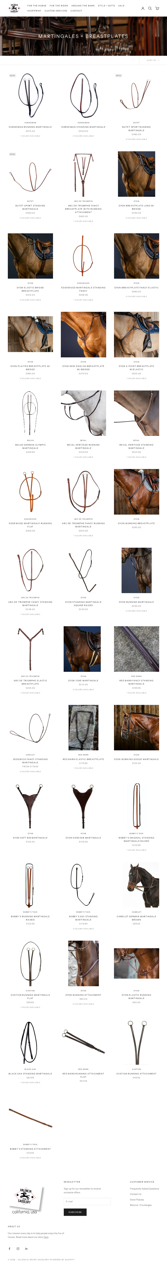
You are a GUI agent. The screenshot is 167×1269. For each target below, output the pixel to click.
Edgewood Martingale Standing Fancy (83, 289)
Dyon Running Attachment (83, 995)
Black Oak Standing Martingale (30, 1073)
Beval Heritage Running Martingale (83, 446)
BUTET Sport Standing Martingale (30, 207)
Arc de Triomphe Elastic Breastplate (30, 682)
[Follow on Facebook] (9, 1248)
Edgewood (83, 283)
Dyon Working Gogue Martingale (136, 759)
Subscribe (75, 1212)
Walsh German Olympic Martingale (30, 446)
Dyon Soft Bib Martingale (30, 838)
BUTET (136, 123)
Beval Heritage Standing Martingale (136, 446)
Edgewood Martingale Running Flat (30, 525)
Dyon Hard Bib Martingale (83, 838)
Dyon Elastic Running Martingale (136, 996)
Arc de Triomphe (83, 201)
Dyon (136, 201)
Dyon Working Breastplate (136, 523)
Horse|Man (30, 123)
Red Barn (136, 676)
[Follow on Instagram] (18, 1248)
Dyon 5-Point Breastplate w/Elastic (136, 368)
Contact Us (135, 1194)
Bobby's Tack (136, 833)
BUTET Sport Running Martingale (136, 128)
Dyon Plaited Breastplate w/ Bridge (30, 368)
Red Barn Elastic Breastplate (83, 759)
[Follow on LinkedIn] (26, 1248)
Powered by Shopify (62, 1260)
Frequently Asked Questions (144, 1188)
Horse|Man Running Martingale (30, 127)
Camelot (136, 912)
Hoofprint (34, 11)
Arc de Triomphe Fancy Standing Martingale (30, 604)
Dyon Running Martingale (136, 602)
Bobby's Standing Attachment (30, 1149)
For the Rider (59, 5)
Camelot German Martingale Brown (136, 918)
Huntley (30, 755)
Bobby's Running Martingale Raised (30, 918)
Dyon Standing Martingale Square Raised (83, 604)
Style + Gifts (106, 5)
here (46, 1237)
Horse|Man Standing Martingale (83, 127)
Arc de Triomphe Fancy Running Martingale (83, 525)
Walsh (30, 440)
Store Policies (137, 1199)
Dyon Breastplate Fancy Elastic (136, 287)
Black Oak (30, 1069)
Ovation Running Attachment (136, 1073)
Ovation (30, 991)
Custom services (56, 11)
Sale (121, 5)
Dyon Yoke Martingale (83, 680)
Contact (76, 11)
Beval (83, 440)
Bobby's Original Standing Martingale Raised (136, 839)
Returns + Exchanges (141, 1205)
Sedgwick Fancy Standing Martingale (30, 761)
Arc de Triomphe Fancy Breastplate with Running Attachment (83, 209)
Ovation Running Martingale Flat (30, 996)
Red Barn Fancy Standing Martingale (136, 682)
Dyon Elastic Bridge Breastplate (30, 289)
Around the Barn (83, 5)
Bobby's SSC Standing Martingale (83, 918)
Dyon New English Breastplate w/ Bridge (83, 368)
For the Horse (36, 5)
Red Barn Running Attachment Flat (83, 1075)
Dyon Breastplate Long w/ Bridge (136, 207)
